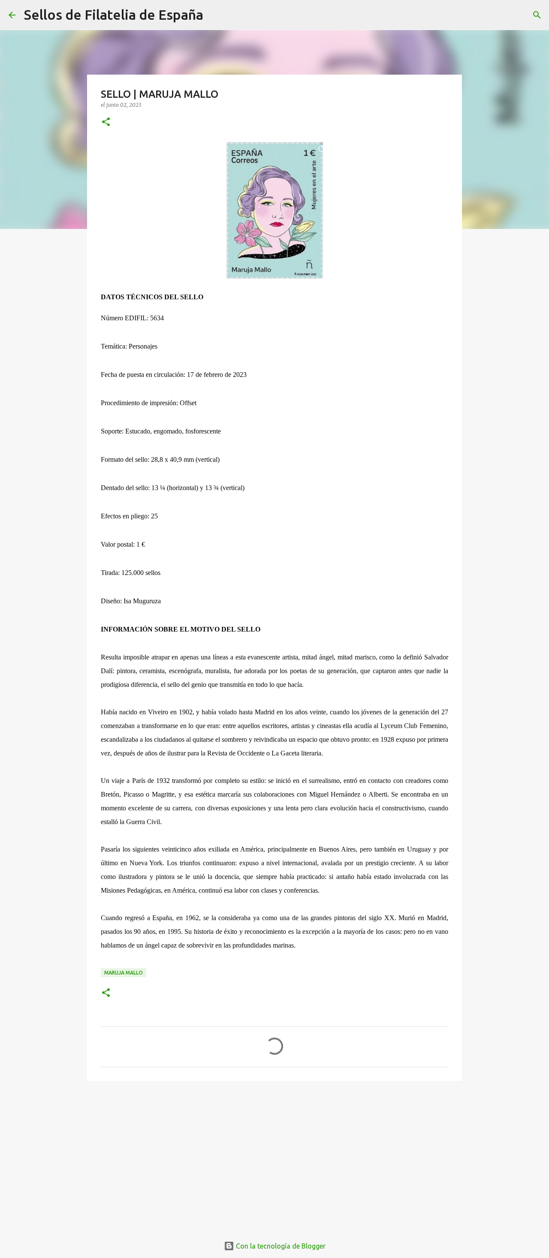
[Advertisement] (274, 1154)
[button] (106, 122)
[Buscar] (215, 15)
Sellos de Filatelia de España (113, 14)
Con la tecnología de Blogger (280, 1246)
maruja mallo (123, 972)
